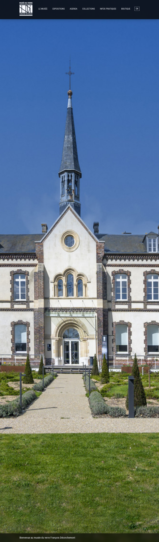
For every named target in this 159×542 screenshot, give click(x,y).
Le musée (42, 8)
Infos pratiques (108, 8)
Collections (88, 8)
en (137, 8)
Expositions (58, 8)
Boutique (125, 8)
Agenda (73, 8)
